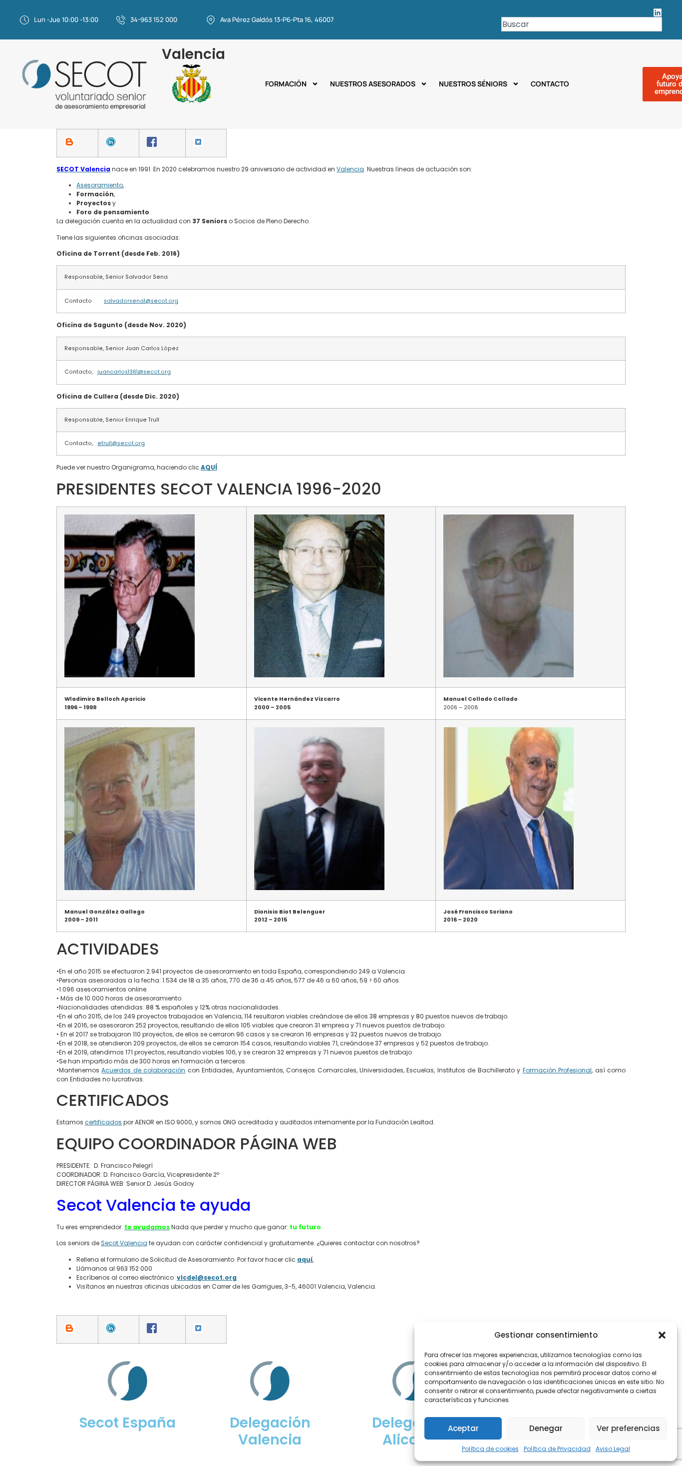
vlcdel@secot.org (207, 1277)
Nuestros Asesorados (372, 83)
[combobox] (581, 24)
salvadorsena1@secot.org (141, 301)
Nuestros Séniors (473, 83)
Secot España (127, 1423)
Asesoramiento (99, 185)
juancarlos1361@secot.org (134, 372)
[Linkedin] (657, 12)
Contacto (550, 83)
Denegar (546, 1428)
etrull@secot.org (121, 443)
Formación (286, 83)
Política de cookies (490, 1449)
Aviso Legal (613, 1449)
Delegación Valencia (270, 1431)
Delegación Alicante (412, 1431)
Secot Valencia (124, 1243)
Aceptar (463, 1428)
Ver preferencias (628, 1428)
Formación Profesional (557, 1070)
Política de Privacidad (557, 1449)
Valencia (350, 169)
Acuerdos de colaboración (143, 1070)
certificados (103, 1122)
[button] (662, 1335)
